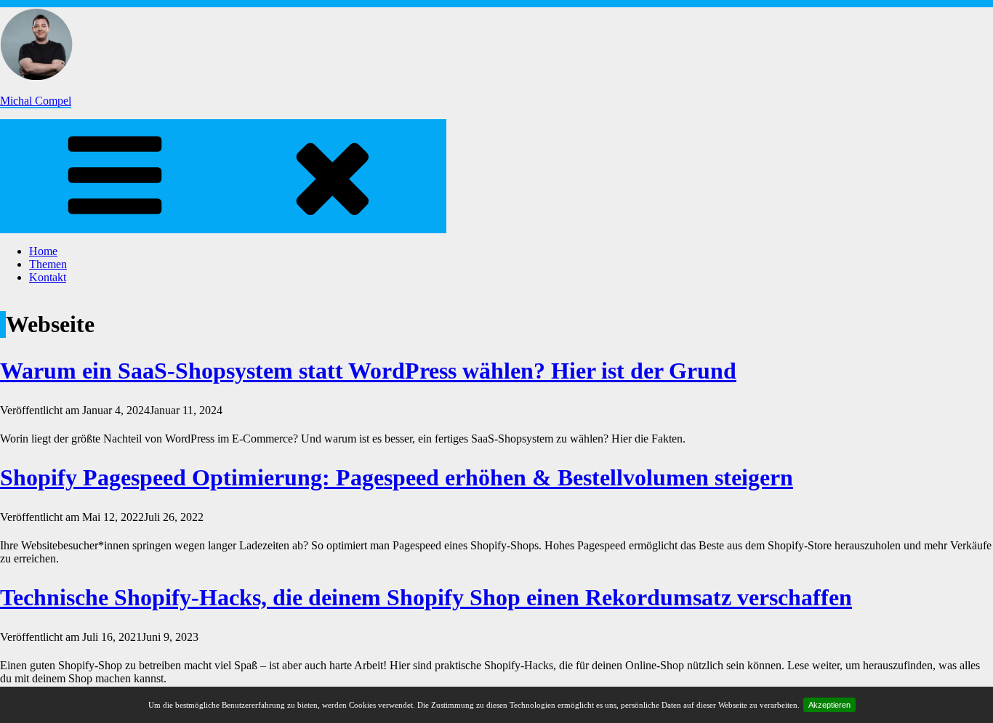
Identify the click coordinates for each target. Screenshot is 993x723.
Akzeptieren (829, 704)
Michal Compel (35, 100)
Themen (48, 264)
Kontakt (47, 277)
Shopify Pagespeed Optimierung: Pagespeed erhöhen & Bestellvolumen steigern (396, 477)
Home (43, 251)
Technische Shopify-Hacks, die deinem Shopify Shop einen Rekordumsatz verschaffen (426, 597)
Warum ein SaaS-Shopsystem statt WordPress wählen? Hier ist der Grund (368, 371)
